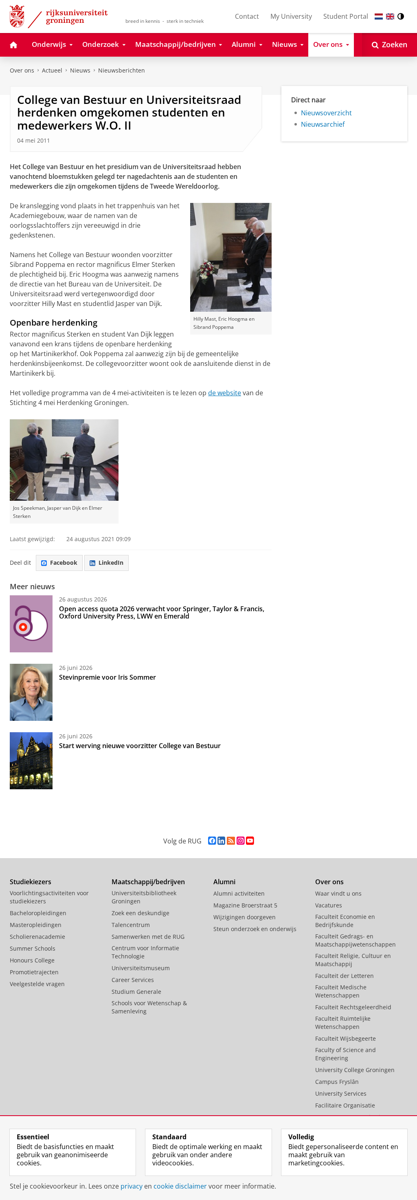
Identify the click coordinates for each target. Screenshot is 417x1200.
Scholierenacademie (37, 936)
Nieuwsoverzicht (326, 113)
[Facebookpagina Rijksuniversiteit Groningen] (212, 841)
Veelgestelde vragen (37, 984)
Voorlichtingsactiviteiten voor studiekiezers (49, 897)
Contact (247, 16)
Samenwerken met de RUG (148, 936)
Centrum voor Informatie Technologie (145, 952)
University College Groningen (355, 1070)
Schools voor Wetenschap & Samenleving (149, 1007)
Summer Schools (32, 948)
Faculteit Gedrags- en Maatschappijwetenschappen (355, 940)
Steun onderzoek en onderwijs (254, 929)
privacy (132, 1186)
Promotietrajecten (34, 972)
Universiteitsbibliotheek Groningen (144, 897)
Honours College (32, 960)
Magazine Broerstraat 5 (245, 905)
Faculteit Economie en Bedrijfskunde (345, 921)
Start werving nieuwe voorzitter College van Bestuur (140, 745)
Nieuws (80, 70)
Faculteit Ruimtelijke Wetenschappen (343, 1022)
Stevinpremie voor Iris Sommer (107, 677)
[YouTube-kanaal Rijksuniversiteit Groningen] (250, 841)
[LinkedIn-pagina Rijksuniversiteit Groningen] (221, 841)
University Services (341, 1093)
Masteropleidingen (35, 925)
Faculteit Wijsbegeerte (345, 1038)
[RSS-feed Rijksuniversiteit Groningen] (231, 841)
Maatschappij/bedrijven (148, 882)
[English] (390, 16)
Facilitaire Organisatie (345, 1105)
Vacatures (328, 905)
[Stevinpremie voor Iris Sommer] (31, 692)
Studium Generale (136, 991)
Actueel (52, 70)
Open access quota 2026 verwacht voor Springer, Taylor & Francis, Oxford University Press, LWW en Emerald (161, 612)
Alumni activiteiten (239, 893)
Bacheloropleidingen (38, 913)
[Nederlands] (379, 16)
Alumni (224, 882)
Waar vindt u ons (338, 893)
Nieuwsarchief (323, 124)
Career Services (133, 980)
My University (291, 16)
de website (224, 392)
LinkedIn (111, 562)
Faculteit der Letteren (344, 976)
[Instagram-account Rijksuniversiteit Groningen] (240, 841)
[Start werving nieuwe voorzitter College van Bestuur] (31, 760)
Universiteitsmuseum (141, 968)
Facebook (63, 562)
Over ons (22, 70)
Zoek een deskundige (140, 913)
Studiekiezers (30, 882)
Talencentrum (131, 925)
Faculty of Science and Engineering (345, 1054)
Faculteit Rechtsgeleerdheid (353, 1007)
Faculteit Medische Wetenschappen (341, 991)
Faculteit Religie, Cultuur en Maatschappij (353, 960)
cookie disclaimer (180, 1186)
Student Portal (345, 16)
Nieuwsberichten (121, 70)
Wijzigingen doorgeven (244, 917)
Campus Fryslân (337, 1082)
